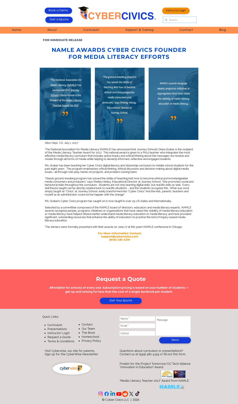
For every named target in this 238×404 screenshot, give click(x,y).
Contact (87, 324)
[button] (52, 30)
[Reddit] (125, 394)
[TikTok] (137, 394)
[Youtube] (119, 394)
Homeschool (90, 336)
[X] (131, 394)
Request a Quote (59, 337)
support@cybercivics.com (119, 236)
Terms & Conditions (60, 341)
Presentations (57, 329)
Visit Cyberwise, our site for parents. (70, 350)
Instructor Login (58, 333)
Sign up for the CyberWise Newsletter (71, 354)
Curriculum (54, 325)
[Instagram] (100, 394)
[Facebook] (107, 394)
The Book (88, 332)
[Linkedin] (113, 394)
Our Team (88, 328)
